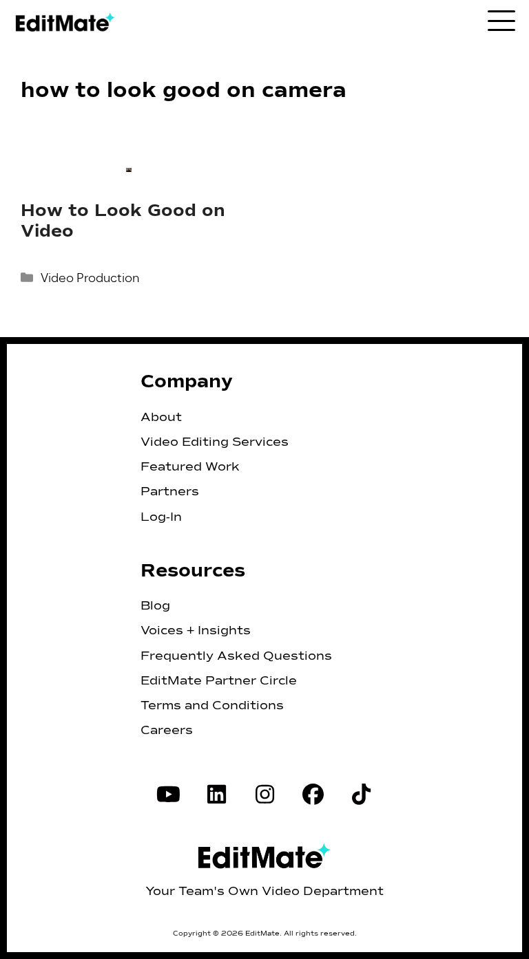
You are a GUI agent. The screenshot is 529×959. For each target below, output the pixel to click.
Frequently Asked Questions (236, 656)
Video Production (90, 277)
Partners (170, 492)
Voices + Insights (196, 631)
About (161, 417)
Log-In (161, 517)
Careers (167, 730)
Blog (155, 606)
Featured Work (190, 467)
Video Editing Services (215, 442)
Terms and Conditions (212, 706)
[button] (501, 19)
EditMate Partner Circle (219, 681)
